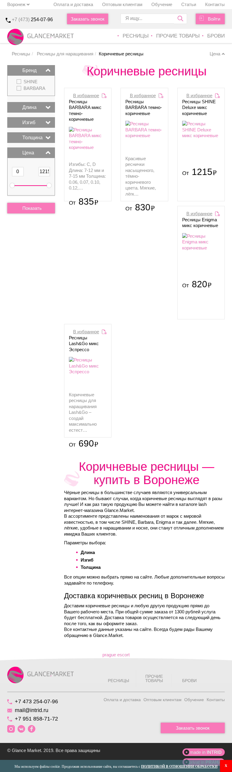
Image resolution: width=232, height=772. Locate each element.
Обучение (161, 4)
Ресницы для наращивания (64, 53)
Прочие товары (178, 36)
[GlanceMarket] (40, 674)
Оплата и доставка (73, 4)
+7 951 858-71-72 (36, 719)
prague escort (116, 654)
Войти (214, 18)
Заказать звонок (88, 18)
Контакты (215, 4)
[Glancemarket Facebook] (31, 729)
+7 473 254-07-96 (36, 701)
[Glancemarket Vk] (21, 729)
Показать (32, 208)
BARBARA (34, 88)
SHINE (30, 81)
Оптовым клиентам (122, 4)
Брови (216, 36)
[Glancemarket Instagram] (11, 729)
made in (206, 752)
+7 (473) (32, 19)
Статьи (188, 4)
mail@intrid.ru (31, 710)
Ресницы (136, 36)
